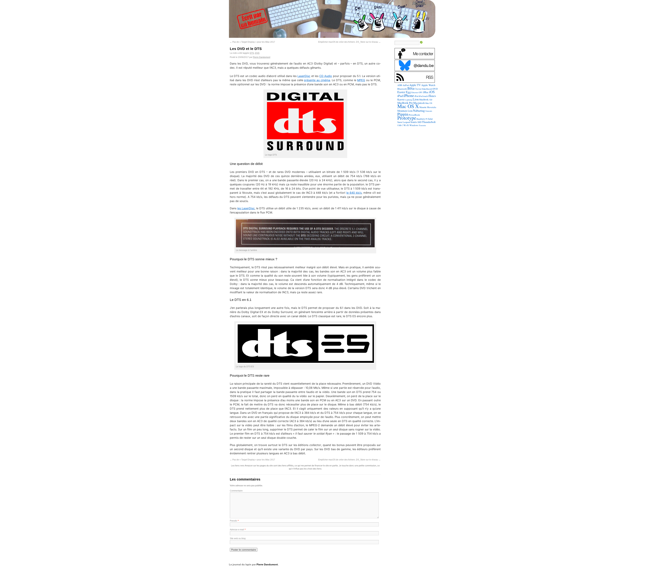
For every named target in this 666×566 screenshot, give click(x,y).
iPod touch (423, 96)
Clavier (418, 88)
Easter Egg (404, 92)
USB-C (400, 125)
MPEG (361, 80)
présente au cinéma (317, 80)
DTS (252, 53)
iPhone (408, 95)
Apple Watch (428, 85)
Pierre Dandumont (261, 57)
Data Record (427, 88)
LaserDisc (303, 76)
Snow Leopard (403, 122)
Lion (416, 99)
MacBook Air (425, 99)
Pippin (402, 114)
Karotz (401, 99)
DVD (257, 53)
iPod (416, 96)
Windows (413, 125)
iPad (400, 96)
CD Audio (325, 76)
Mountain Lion (404, 110)
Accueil (419, 3)
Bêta (410, 88)
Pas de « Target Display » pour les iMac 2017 (252, 42)
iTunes (432, 96)
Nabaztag (419, 110)
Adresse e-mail (237, 529)
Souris (414, 122)
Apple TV (415, 85)
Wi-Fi (406, 125)
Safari (430, 118)
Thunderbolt (429, 122)
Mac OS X (408, 106)
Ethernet (414, 92)
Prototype (406, 118)
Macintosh (419, 103)
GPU (420, 92)
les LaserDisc (246, 208)
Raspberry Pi (422, 118)
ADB (399, 85)
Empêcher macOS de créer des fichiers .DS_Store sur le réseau (349, 42)
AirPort (406, 85)
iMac (426, 92)
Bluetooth (402, 88)
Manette (422, 107)
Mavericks (431, 107)
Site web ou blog (238, 538)
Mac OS (428, 103)
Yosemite (422, 125)
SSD (419, 122)
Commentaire (236, 491)
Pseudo (233, 521)
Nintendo (428, 111)
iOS (432, 91)
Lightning (408, 99)
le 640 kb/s (354, 192)
